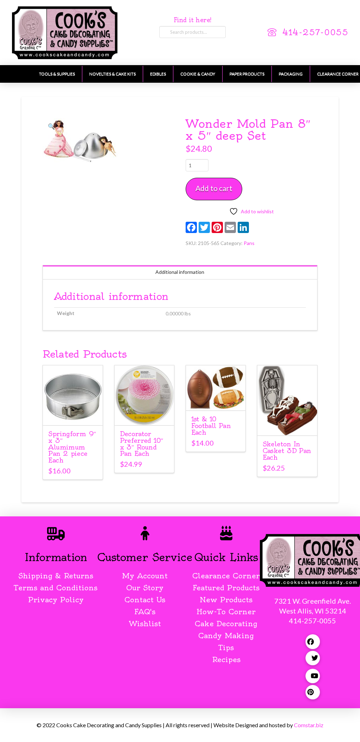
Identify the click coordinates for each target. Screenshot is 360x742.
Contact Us (144, 599)
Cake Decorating (226, 623)
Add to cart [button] (76, 413)
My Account (145, 575)
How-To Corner (226, 611)
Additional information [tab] (179, 272)
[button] (51, 126)
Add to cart (213, 188)
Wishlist (145, 623)
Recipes (226, 659)
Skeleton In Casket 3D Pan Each (287, 450)
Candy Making (226, 635)
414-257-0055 (315, 32)
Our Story (144, 587)
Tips (226, 647)
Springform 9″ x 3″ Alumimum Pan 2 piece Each (72, 447)
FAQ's (144, 611)
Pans (249, 243)
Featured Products (226, 587)
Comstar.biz (308, 725)
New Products (226, 599)
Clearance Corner (226, 575)
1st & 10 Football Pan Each (211, 425)
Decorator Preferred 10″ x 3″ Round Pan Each (141, 444)
